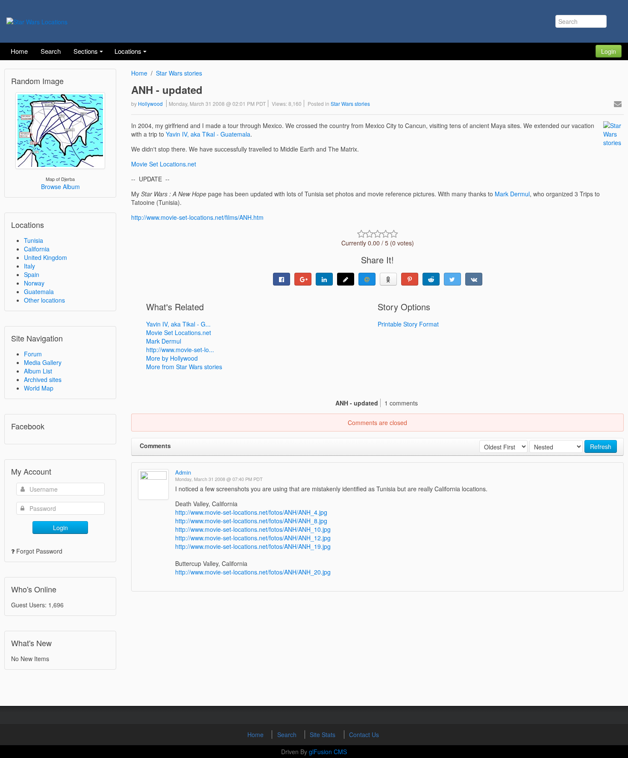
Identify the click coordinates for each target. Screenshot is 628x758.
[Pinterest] (409, 279)
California (37, 249)
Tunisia (33, 240)
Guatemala (39, 291)
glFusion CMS (328, 751)
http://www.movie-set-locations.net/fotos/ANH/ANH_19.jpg (253, 546)
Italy (29, 266)
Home (139, 73)
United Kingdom (45, 257)
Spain (31, 274)
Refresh (600, 446)
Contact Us (364, 734)
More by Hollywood (172, 358)
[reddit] (431, 279)
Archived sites (43, 379)
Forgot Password (39, 551)
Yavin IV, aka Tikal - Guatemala (208, 134)
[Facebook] (281, 279)
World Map (38, 388)
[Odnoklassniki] (388, 279)
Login (608, 51)
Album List (38, 371)
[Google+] (302, 279)
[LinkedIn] (324, 279)
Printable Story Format (408, 324)
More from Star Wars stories (184, 366)
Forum (33, 354)
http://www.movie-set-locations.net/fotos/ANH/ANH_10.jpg (253, 529)
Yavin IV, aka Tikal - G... (178, 324)
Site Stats (323, 734)
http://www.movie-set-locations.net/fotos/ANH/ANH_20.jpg (253, 572)
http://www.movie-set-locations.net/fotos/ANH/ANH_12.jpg (253, 538)
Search (287, 734)
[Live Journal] (345, 279)
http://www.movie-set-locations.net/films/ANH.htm (197, 217)
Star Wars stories (179, 73)
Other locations (44, 300)
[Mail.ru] (367, 279)
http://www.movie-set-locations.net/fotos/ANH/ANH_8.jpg (251, 520)
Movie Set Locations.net (163, 164)
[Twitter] (452, 279)
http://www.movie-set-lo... (180, 349)
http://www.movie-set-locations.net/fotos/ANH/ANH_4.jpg (251, 512)
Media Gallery (43, 362)
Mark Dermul (512, 194)
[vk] (473, 279)
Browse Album (60, 186)
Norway (34, 283)
